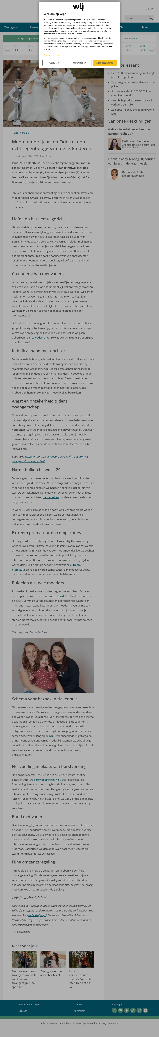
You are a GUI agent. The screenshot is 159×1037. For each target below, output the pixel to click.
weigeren (54, 62)
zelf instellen (79, 62)
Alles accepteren (105, 62)
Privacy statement (51, 55)
